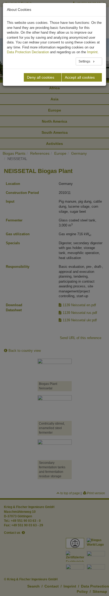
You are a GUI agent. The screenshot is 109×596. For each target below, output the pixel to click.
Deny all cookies (40, 77)
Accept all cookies (80, 77)
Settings (85, 61)
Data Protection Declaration (28, 52)
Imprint (92, 52)
